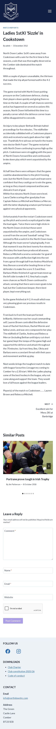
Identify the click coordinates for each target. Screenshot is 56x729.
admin (8, 46)
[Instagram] (18, 651)
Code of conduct (16, 675)
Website (8, 597)
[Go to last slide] (7, 466)
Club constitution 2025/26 (21, 671)
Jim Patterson (14, 484)
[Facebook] (8, 651)
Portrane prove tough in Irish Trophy (27, 479)
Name (8, 570)
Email (7, 583)
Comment (10, 530)
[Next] (49, 466)
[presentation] (28, 457)
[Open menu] (49, 11)
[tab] (22, 493)
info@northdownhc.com (15, 698)
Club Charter (14, 667)
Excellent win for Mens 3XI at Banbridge (44, 410)
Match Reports (10, 28)
